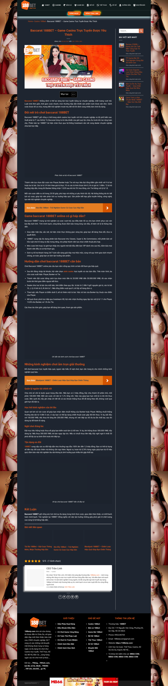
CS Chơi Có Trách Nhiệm (67, 640)
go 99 (43, 669)
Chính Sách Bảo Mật (65, 644)
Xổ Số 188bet (93, 644)
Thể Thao (103, 5)
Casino (58, 5)
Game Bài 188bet (95, 632)
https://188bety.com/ (124, 643)
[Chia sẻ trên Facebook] (60, 597)
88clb (38, 666)
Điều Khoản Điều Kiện (66, 628)
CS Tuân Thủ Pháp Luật (67, 636)
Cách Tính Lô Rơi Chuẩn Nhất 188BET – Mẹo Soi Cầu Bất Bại (134, 101)
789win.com (45, 663)
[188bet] (28, 5)
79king (35, 663)
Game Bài (80, 5)
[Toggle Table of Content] (72, 94)
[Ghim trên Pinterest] (72, 597)
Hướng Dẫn (126, 5)
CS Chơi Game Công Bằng (68, 632)
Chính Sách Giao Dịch (66, 648)
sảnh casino (68, 271)
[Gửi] (141, 31)
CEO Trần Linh (77, 41)
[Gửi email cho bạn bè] (68, 597)
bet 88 (27, 666)
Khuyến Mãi (140, 5)
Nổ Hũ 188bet (93, 636)
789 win (28, 669)
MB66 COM (134, 654)
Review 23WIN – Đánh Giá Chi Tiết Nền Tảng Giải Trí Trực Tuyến (133, 47)
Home (30, 21)
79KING (45, 666)
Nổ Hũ (92, 5)
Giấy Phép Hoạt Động (66, 624)
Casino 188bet (40, 21)
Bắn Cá (69, 5)
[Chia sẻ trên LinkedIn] (77, 597)
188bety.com (94, 575)
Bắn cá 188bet (94, 628)
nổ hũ (33, 666)
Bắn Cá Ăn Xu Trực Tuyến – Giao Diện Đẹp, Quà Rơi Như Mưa (133, 87)
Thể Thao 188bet (95, 640)
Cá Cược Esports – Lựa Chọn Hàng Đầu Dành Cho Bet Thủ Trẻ (134, 73)
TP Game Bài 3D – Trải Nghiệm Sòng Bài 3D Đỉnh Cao (134, 60)
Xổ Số (114, 5)
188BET (47, 5)
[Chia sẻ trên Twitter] (64, 597)
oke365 (36, 669)
